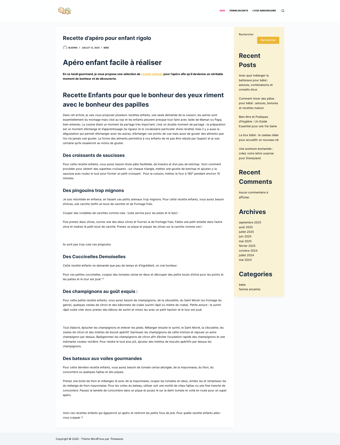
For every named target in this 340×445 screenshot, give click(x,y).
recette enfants (152, 74)
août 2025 (246, 227)
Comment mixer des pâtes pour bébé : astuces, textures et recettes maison (258, 103)
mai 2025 (245, 241)
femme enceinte (239, 10)
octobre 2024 (248, 250)
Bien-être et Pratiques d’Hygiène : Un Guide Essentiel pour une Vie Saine (258, 121)
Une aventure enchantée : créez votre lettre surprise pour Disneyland (256, 153)
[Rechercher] (283, 10)
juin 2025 (245, 236)
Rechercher (246, 34)
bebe (222, 10)
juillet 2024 (246, 255)
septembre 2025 (250, 222)
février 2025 (247, 246)
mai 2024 (245, 260)
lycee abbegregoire (264, 10)
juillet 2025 (246, 232)
